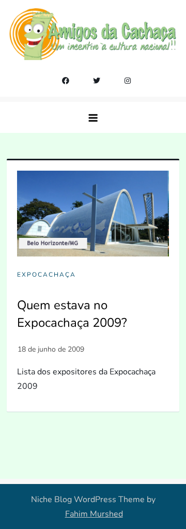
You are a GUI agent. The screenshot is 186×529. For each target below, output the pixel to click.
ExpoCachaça (46, 275)
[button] (93, 117)
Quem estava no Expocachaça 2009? (72, 314)
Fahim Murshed (94, 514)
